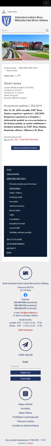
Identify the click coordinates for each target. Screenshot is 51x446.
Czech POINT (14, 228)
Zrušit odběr (25, 379)
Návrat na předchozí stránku (25, 148)
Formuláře (13, 202)
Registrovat (25, 373)
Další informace (25, 330)
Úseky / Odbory (15, 193)
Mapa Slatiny (25, 412)
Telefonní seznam (16, 206)
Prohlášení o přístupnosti (25, 417)
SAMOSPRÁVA (13, 174)
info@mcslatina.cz (29, 312)
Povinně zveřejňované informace (23, 184)
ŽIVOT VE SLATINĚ (14, 240)
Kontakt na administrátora (25, 425)
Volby (11, 215)
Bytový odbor (14, 210)
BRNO (9, 253)
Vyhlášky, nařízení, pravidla (20, 232)
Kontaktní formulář (17, 224)
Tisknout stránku (25, 421)
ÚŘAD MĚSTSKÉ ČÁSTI (28, 68)
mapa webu (12, 12)
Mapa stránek (26, 404)
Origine (30, 443)
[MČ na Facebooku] (25, 295)
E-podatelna (14, 219)
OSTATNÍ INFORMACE (16, 244)
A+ (19, 75)
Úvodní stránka (10, 68)
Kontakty (25, 408)
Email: (25, 362)
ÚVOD (9, 170)
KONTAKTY (11, 248)
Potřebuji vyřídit (15, 197)
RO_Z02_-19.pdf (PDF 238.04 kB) (24, 140)
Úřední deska (14, 188)
